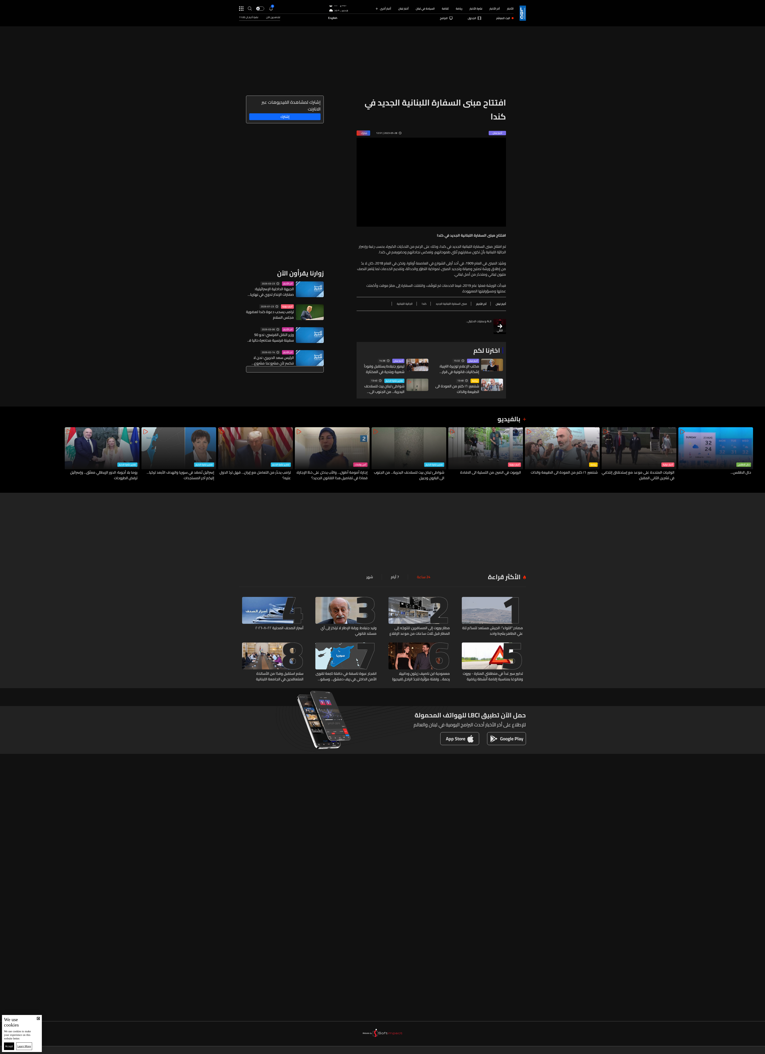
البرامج (444, 18)
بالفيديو (508, 418)
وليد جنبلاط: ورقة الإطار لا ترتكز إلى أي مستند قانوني (349, 630)
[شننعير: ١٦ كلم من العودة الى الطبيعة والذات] (562, 454)
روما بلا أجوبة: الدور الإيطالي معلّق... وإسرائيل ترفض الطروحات (103, 475)
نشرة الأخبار (476, 8)
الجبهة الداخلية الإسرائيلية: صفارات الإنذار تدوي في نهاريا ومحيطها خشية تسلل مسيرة (272, 291)
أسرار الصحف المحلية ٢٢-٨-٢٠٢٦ (279, 628)
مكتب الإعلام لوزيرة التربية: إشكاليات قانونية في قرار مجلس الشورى (459, 369)
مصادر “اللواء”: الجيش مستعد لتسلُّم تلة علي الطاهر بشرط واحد (492, 630)
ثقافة (445, 8)
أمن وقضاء (360, 464)
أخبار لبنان (403, 8)
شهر (369, 577)
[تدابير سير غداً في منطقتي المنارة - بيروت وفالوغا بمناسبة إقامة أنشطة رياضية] (492, 662)
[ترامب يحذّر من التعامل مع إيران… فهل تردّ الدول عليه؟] (255, 454)
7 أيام (395, 577)
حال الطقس (744, 464)
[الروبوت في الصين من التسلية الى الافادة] (485, 454)
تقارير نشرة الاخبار (394, 381)
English (332, 18)
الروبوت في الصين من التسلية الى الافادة (490, 473)
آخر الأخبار (494, 8)
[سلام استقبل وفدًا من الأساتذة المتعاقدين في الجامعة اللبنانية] (272, 662)
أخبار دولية (287, 306)
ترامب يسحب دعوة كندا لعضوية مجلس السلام (270, 314)
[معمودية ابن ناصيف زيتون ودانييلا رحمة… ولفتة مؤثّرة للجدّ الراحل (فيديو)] (419, 662)
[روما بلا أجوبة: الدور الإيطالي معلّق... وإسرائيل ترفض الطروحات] (102, 454)
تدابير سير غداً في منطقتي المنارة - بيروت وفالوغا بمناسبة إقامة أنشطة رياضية (493, 676)
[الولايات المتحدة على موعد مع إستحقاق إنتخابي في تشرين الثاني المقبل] (639, 454)
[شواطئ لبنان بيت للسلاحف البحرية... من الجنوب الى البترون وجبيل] (409, 454)
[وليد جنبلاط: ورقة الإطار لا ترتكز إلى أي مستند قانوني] (346, 616)
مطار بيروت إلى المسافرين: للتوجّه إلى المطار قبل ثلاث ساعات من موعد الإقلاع (419, 630)
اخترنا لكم (486, 350)
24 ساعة (423, 577)
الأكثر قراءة (504, 576)
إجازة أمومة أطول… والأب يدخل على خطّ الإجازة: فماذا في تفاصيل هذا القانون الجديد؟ (332, 475)
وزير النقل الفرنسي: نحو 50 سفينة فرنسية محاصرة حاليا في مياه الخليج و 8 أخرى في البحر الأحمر (270, 337)
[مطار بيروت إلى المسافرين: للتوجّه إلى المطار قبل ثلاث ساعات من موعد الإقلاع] (419, 616)
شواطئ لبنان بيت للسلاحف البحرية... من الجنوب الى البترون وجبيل (384, 389)
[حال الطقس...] (715, 454)
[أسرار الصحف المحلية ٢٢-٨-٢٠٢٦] (272, 616)
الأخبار (510, 8)
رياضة (459, 8)
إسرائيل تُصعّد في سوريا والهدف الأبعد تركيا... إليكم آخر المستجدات (180, 475)
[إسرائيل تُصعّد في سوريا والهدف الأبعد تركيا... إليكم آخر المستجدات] (178, 454)
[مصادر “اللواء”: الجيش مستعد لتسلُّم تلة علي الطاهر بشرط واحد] (492, 616)
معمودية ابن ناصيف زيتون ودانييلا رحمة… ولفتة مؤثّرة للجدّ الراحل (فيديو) (421, 676)
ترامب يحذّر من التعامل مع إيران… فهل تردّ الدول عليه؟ (255, 475)
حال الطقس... (741, 473)
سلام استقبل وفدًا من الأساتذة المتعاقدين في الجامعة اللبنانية (279, 676)
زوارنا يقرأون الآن (300, 273)
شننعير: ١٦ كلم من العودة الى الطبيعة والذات (457, 389)
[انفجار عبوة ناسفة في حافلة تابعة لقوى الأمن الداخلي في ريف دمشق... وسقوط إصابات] (346, 662)
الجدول (472, 18)
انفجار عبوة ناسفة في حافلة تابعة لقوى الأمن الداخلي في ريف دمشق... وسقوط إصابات (346, 676)
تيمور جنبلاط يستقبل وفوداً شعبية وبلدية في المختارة (384, 369)
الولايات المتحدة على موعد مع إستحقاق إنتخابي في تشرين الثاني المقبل (638, 475)
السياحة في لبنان (425, 8)
